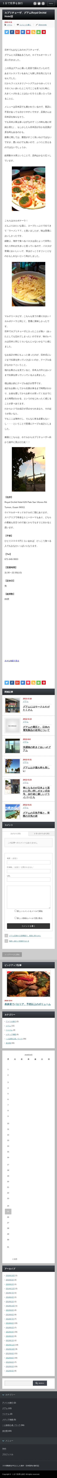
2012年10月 (10, 1349)
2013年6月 (10, 1323)
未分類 (8, 1043)
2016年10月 (10, 1275)
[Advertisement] (31, 39)
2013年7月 (10, 1319)
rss (35, 3)
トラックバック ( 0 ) (41, 833)
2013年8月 (10, 1314)
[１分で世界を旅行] (13, 3)
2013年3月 (10, 1336)
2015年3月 (10, 1280)
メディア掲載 (11, 1034)
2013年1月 (10, 1340)
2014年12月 (10, 1289)
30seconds (42, 25)
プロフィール (7, 1454)
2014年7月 (10, 1293)
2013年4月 (10, 1332)
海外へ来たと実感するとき (19, 941)
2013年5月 (10, 1327)
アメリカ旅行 (11, 1021)
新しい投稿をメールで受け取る (30, 918)
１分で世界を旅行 (18, 1474)
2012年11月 (10, 1345)
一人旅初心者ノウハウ (14, 1039)
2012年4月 (10, 1371)
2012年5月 (10, 1366)
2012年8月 (10, 1358)
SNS (4, 1449)
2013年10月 (10, 1306)
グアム (9, 25)
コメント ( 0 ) (15, 833)
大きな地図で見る (12, 661)
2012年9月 (10, 1353)
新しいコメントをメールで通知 (30, 911)
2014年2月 (10, 1301)
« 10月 (14, 1259)
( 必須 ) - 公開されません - (20, 867)
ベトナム (9, 1030)
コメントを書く (25, 25)
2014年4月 (10, 1297)
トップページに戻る (12, 954)
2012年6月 (10, 1362)
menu (51, 3)
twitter (39, 3)
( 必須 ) (12, 858)
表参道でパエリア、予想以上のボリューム (28, 1004)
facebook (43, 3)
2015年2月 (10, 1284)
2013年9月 (10, 1310)
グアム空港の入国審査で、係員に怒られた (25, 936)
